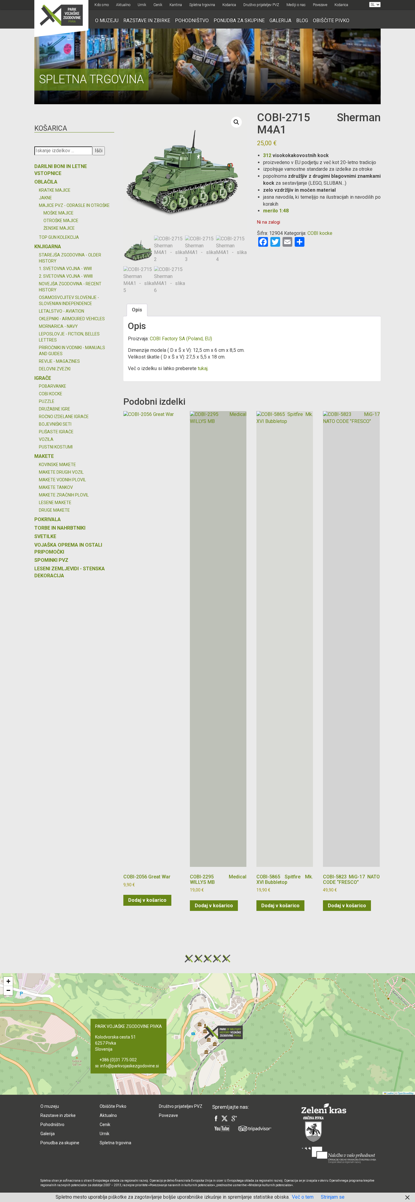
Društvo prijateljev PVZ (261, 5)
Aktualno (123, 5)
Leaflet (389, 1093)
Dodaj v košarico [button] (147, 900)
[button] (236, 122)
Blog (302, 20)
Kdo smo (101, 5)
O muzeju (106, 20)
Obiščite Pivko (331, 20)
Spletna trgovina (202, 5)
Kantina (176, 5)
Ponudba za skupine (239, 20)
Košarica (229, 5)
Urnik (142, 5)
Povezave (320, 5)
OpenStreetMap (405, 1093)
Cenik (157, 5)
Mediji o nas (296, 5)
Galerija (280, 20)
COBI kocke (319, 233)
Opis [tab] (137, 310)
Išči (98, 150)
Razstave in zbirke (146, 20)
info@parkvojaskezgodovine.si (129, 1065)
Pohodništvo (192, 20)
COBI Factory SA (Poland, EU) (181, 339)
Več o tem (303, 1197)
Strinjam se (333, 1197)
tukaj (203, 368)
